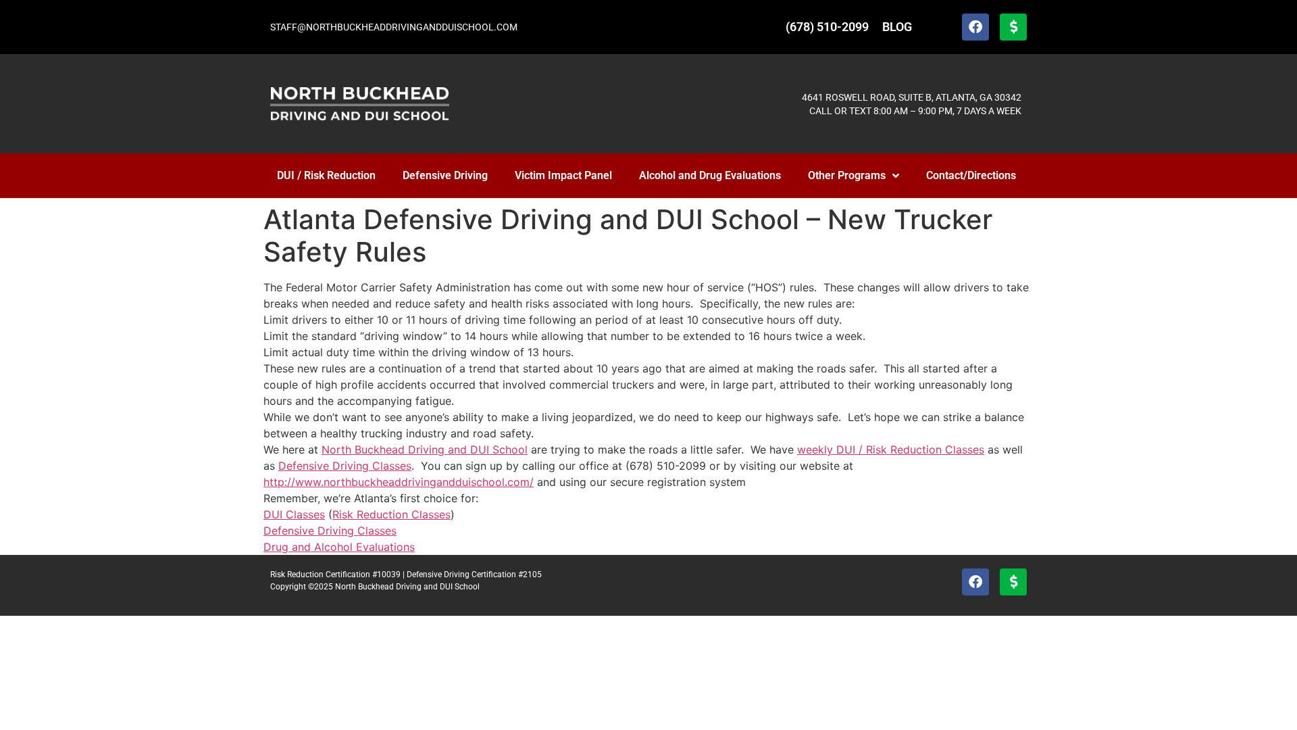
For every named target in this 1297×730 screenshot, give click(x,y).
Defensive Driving (445, 175)
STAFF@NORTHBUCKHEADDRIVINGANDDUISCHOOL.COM (393, 27)
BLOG (897, 27)
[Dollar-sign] (1013, 27)
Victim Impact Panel (563, 175)
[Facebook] (975, 27)
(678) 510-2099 (827, 27)
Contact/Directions (971, 175)
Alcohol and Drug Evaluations (710, 175)
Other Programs (847, 175)
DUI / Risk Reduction (326, 175)
